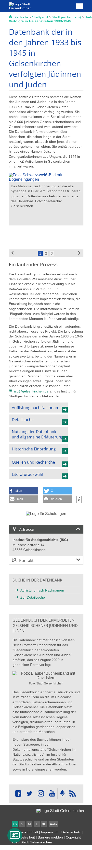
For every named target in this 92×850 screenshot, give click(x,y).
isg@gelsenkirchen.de (31, 391)
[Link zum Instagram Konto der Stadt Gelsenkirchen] (40, 793)
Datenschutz (71, 832)
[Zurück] (13, 253)
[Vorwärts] (79, 253)
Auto (53, 824)
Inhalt (33, 832)
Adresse (26, 529)
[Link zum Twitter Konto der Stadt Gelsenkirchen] (29, 793)
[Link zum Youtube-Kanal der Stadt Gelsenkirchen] (52, 793)
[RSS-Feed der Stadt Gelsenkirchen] (72, 793)
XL (44, 824)
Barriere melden (50, 837)
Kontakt (26, 560)
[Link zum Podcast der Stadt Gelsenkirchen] (62, 793)
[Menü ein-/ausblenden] (79, 6)
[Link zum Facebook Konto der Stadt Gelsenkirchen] (18, 793)
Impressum (49, 832)
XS (15, 824)
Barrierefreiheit (23, 837)
